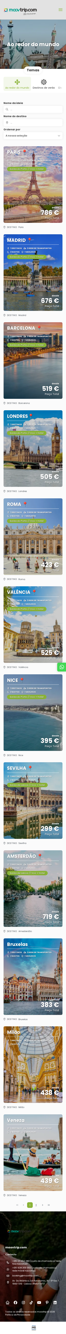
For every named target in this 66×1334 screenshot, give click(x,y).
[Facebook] (15, 1302)
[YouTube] (39, 1302)
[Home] (7, 1302)
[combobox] (33, 122)
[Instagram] (23, 1302)
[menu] (60, 10)
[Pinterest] (47, 1302)
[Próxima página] (42, 1205)
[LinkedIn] (55, 1302)
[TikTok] (31, 1302)
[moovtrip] (18, 1231)
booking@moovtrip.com (25, 1275)
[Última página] (49, 1205)
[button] (33, 135)
